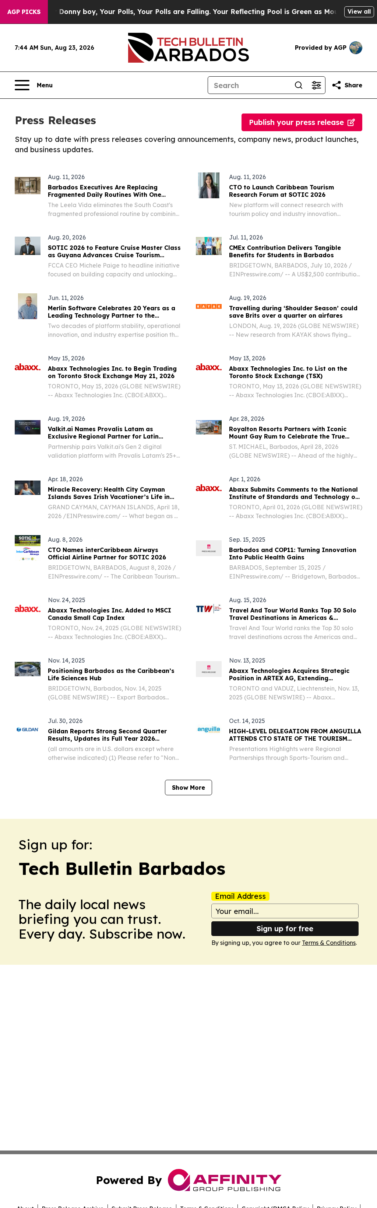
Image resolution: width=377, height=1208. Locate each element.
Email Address (240, 896)
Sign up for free (285, 928)
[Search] (298, 85)
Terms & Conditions (329, 942)
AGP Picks (23, 11)
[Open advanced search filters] (316, 85)
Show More (188, 787)
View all (359, 11)
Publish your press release (296, 122)
